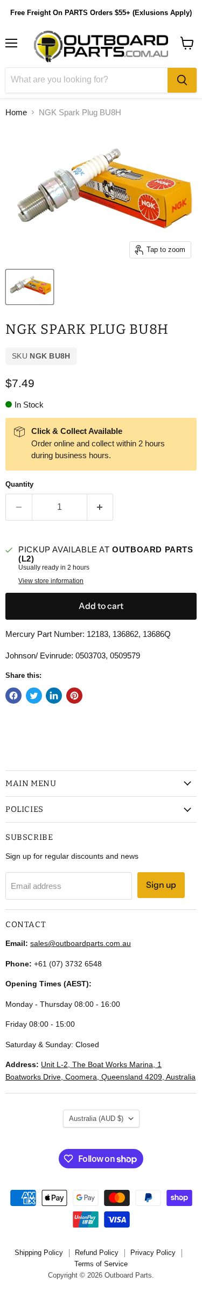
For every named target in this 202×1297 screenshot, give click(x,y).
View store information (50, 581)
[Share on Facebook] (13, 696)
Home (16, 112)
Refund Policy (97, 1253)
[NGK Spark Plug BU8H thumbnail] (29, 287)
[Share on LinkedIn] (54, 696)
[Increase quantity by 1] (100, 507)
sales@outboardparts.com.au (80, 943)
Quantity (19, 484)
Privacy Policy (153, 1253)
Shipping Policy (39, 1253)
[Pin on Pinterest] (74, 696)
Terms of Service (101, 1264)
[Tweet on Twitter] (34, 696)
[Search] (182, 80)
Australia (96, 1118)
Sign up (161, 885)
